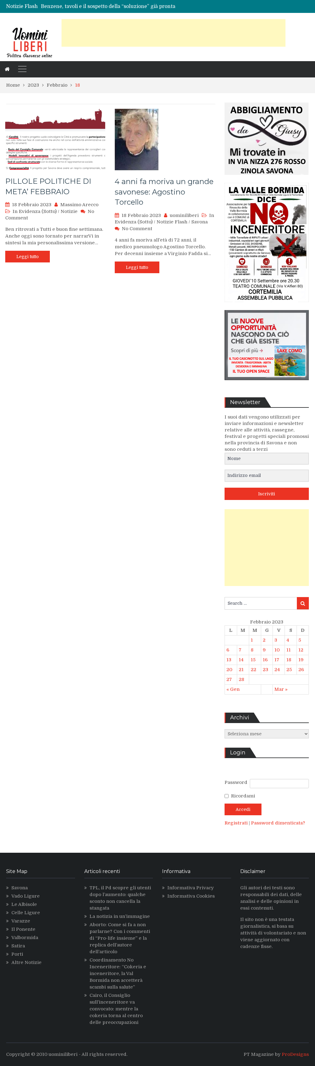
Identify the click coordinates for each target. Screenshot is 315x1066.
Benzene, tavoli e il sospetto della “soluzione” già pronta (108, 6)
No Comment (137, 228)
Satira (18, 946)
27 (229, 679)
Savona (199, 222)
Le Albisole (24, 904)
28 (241, 679)
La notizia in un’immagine (120, 916)
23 (265, 669)
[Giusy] (267, 179)
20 (229, 669)
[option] (114, 6)
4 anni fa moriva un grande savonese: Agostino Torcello (164, 192)
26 (301, 669)
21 (241, 669)
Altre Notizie (26, 962)
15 (253, 660)
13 (228, 660)
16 (265, 660)
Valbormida (24, 937)
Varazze (20, 921)
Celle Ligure (25, 912)
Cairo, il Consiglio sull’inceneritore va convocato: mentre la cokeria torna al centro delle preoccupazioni (116, 1009)
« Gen (233, 689)
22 (253, 669)
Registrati (237, 823)
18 (288, 660)
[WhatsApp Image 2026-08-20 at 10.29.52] (267, 306)
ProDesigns (295, 1054)
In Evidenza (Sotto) (35, 211)
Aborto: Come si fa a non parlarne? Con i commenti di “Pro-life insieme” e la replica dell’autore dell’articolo (120, 938)
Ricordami (243, 796)
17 (276, 660)
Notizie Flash (172, 222)
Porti (17, 954)
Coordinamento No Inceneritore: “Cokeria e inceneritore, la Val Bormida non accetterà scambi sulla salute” (118, 973)
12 (300, 650)
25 (289, 669)
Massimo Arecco (79, 204)
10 (277, 650)
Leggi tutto (27, 256)
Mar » (281, 689)
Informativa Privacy (190, 888)
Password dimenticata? (278, 823)
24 (277, 669)
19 (301, 660)
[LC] (267, 384)
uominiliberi (184, 215)
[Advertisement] (173, 33)
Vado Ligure (25, 896)
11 (288, 650)
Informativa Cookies (191, 896)
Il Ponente (23, 929)
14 (241, 660)
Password (236, 782)
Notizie (69, 211)
